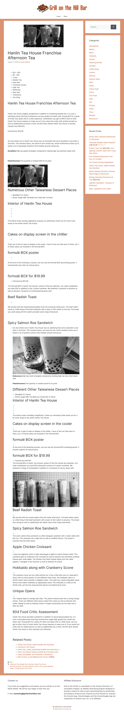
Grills (91, 99)
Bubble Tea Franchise (27, 664)
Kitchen (92, 105)
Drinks (91, 86)
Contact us (67, 709)
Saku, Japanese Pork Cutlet (100, 189)
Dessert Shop (94, 79)
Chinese (92, 66)
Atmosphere (94, 46)
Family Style (94, 89)
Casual (91, 59)
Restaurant (93, 119)
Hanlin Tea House (40, 664)
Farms (91, 92)
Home (59, 16)
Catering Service (95, 63)
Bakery (91, 49)
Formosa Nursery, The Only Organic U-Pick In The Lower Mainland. (32, 666)
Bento (91, 53)
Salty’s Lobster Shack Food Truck (21, 668)
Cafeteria (92, 56)
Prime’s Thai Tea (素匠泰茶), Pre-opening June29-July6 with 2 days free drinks (102, 150)
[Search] (113, 27)
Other (65, 16)
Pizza (91, 112)
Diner (91, 82)
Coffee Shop (94, 69)
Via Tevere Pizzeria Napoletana (101, 162)
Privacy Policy (57, 709)
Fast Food (93, 96)
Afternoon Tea (14, 664)
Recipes (92, 115)
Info (11, 662)
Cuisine (92, 72)
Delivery (92, 76)
